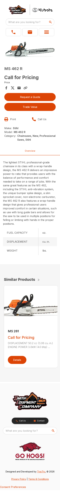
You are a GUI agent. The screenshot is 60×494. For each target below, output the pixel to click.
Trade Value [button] (30, 107)
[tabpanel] (30, 50)
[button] (13, 32)
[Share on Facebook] (6, 88)
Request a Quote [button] (30, 97)
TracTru (41, 471)
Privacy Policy (18, 479)
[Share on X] (13, 88)
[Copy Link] (25, 88)
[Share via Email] (19, 88)
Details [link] (17, 360)
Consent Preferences (13, 487)
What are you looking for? (24, 22)
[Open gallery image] (30, 50)
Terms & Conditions (38, 479)
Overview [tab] (30, 150)
